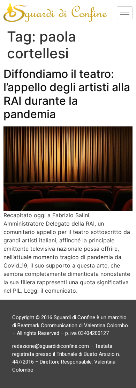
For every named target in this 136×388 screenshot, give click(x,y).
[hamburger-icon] (125, 12)
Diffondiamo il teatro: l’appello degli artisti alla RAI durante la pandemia (66, 94)
